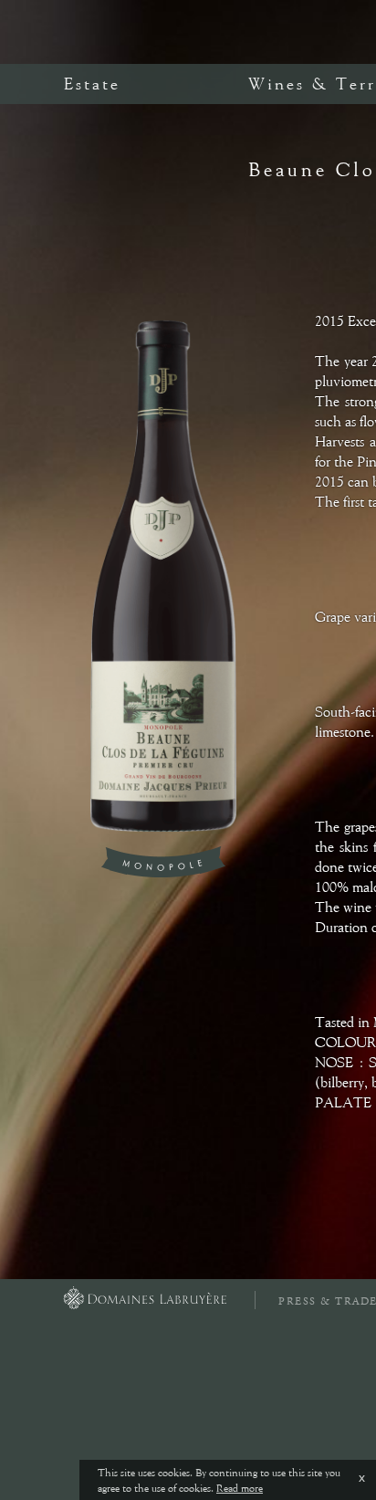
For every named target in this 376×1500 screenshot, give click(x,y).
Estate (92, 84)
